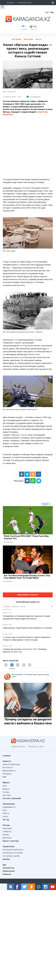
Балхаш (6, 834)
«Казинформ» (35, 96)
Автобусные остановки (13, 852)
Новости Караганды (11, 764)
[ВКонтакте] (21, 474)
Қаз (47, 12)
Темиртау (7, 831)
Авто (5, 810)
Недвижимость (9, 807)
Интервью (7, 773)
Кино (5, 785)
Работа (6, 813)
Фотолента (8, 767)
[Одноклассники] (32, 474)
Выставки (7, 795)
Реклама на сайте (36, 746)
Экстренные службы (11, 856)
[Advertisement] (28, 147)
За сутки (6, 606)
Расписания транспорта (13, 849)
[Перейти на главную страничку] (28, 21)
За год (22, 606)
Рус (52, 12)
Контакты (10, 2)
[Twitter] (27, 474)
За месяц (15, 606)
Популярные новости (27, 602)
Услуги (5, 816)
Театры (6, 792)
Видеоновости (9, 770)
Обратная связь (18, 746)
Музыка (6, 789)
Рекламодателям (24, 2)
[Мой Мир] (38, 474)
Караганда (7, 828)
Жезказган (7, 837)
